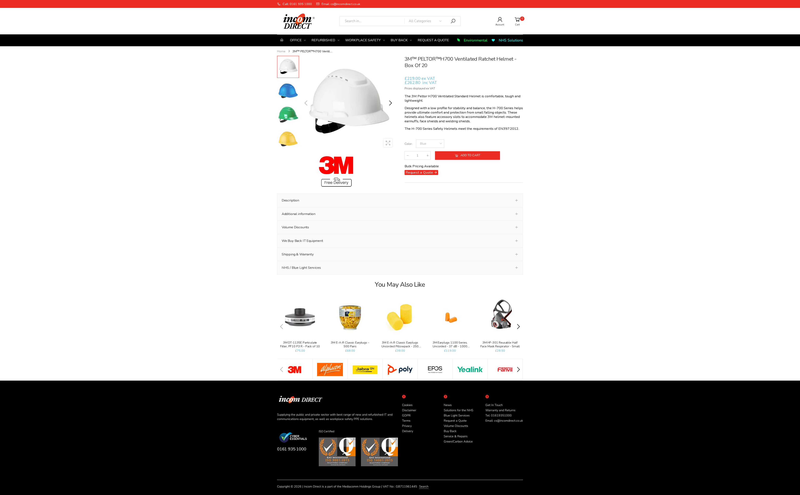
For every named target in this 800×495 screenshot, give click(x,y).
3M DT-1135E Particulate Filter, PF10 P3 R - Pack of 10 (300, 344)
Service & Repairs (456, 436)
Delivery (407, 431)
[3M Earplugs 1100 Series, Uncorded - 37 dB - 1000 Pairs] (450, 317)
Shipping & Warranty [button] (298, 254)
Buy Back (450, 431)
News (448, 405)
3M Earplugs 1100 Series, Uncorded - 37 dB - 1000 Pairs (450, 346)
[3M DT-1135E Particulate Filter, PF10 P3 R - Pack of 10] (300, 317)
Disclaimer (409, 410)
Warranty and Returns (500, 410)
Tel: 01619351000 (498, 415)
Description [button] (290, 200)
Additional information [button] (298, 213)
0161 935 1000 (291, 449)
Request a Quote (455, 421)
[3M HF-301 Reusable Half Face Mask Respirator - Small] (500, 317)
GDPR (406, 415)
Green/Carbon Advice (458, 441)
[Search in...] (453, 21)
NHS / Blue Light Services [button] (301, 267)
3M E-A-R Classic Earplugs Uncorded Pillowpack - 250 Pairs (400, 346)
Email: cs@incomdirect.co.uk (504, 421)
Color (408, 144)
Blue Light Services (457, 415)
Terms (406, 421)
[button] (390, 103)
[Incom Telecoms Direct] (295, 369)
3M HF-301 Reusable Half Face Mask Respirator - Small (500, 344)
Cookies (407, 405)
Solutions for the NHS (458, 410)
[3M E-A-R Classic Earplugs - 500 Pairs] (350, 317)
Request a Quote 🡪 (421, 172)
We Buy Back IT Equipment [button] (302, 240)
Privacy (407, 426)
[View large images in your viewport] (388, 143)
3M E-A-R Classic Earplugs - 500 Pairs (350, 344)
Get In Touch (494, 405)
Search (424, 486)
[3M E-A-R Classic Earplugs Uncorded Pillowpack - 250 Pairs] (400, 317)
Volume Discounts (456, 426)
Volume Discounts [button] (295, 227)
